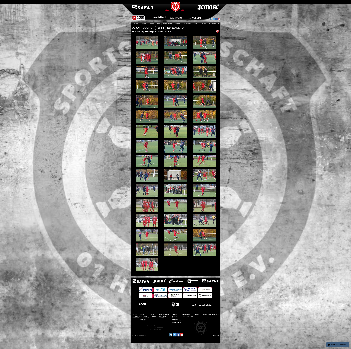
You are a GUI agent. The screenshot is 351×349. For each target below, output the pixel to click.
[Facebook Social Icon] (216, 19)
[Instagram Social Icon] (211, 19)
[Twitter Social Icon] (214, 19)
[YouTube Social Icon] (219, 19)
